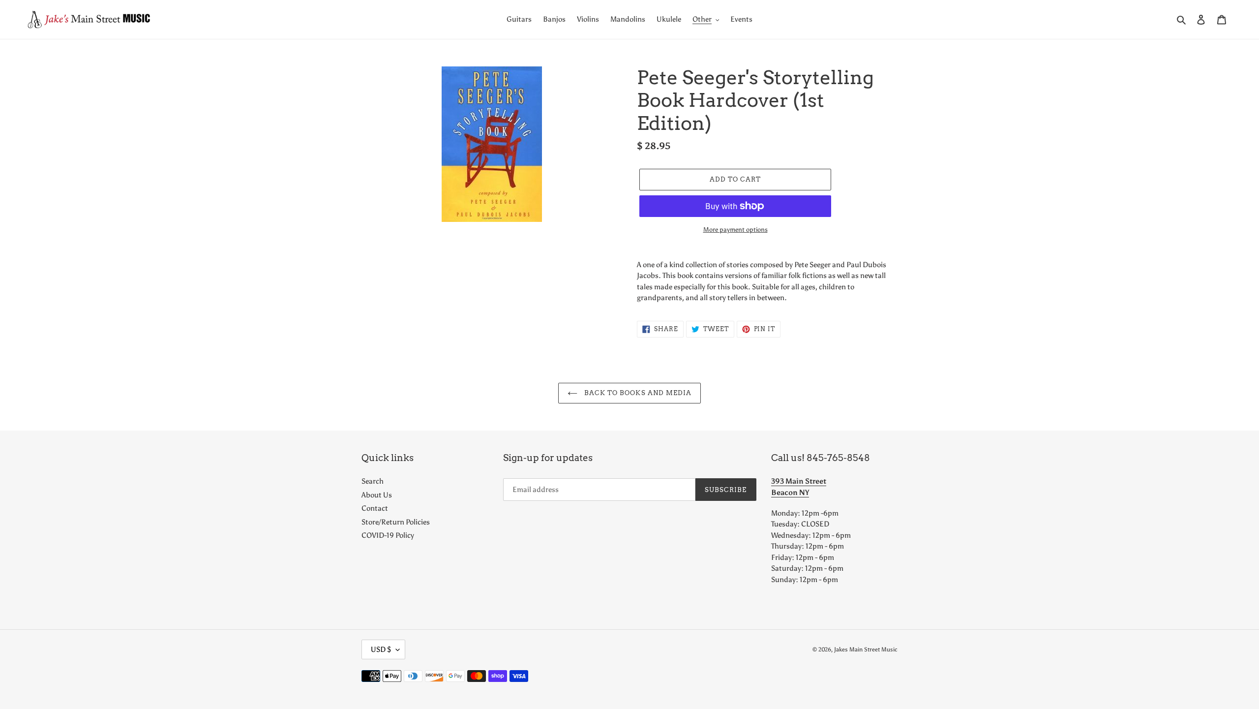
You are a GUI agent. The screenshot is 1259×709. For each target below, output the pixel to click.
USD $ (381, 649)
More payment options (735, 229)
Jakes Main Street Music (866, 649)
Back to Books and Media (636, 393)
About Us (376, 495)
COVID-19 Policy (387, 535)
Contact (374, 508)
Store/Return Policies (395, 522)
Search (372, 481)
